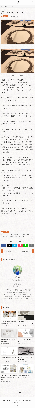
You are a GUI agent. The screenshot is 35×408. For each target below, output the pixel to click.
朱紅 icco (17, 277)
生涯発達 (10, 237)
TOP (4, 400)
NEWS (30, 400)
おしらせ (6, 16)
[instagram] (15, 393)
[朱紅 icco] (17, 2)
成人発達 (22, 234)
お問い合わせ (15, 402)
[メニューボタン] (2, 2)
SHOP (21, 402)
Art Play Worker (17, 400)
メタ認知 (16, 234)
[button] (3, 245)
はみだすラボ (25, 400)
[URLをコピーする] (31, 245)
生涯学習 (4, 237)
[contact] (20, 393)
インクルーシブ (8, 234)
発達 (16, 237)
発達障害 (21, 237)
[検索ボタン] (32, 2)
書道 (28, 234)
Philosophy (9, 400)
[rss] (17, 393)
